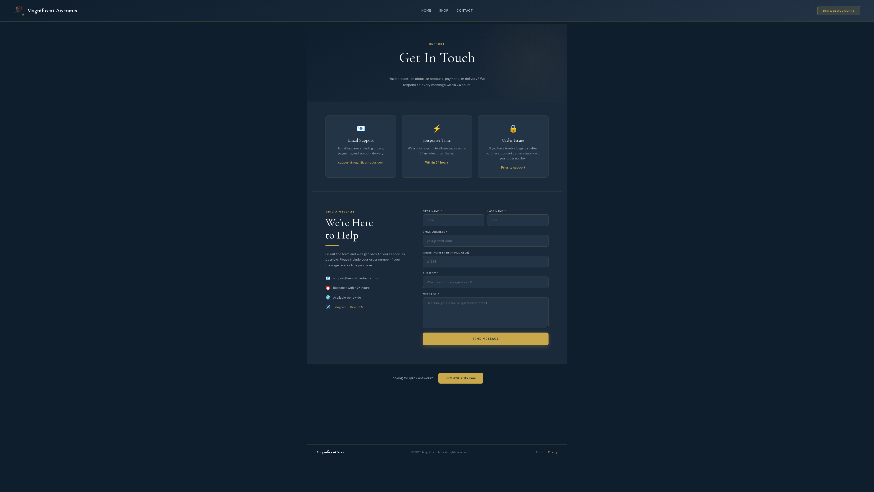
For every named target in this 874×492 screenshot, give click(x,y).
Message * (431, 294)
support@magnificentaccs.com (361, 162)
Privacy (553, 452)
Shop (443, 11)
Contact (465, 11)
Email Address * (435, 232)
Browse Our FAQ (461, 378)
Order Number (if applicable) (446, 252)
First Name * (432, 211)
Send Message (486, 339)
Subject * (430, 273)
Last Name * (497, 211)
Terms (540, 452)
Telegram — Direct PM (348, 307)
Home (426, 11)
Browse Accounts (839, 11)
